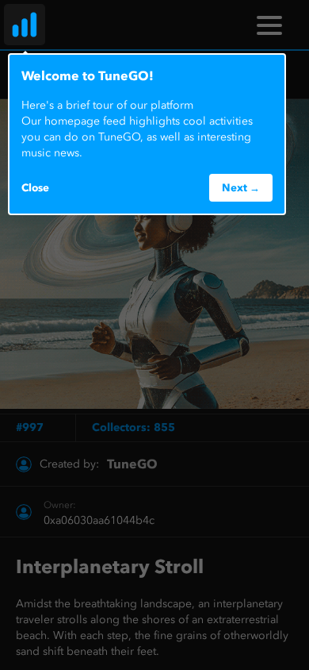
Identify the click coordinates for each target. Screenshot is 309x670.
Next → (241, 187)
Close (35, 187)
